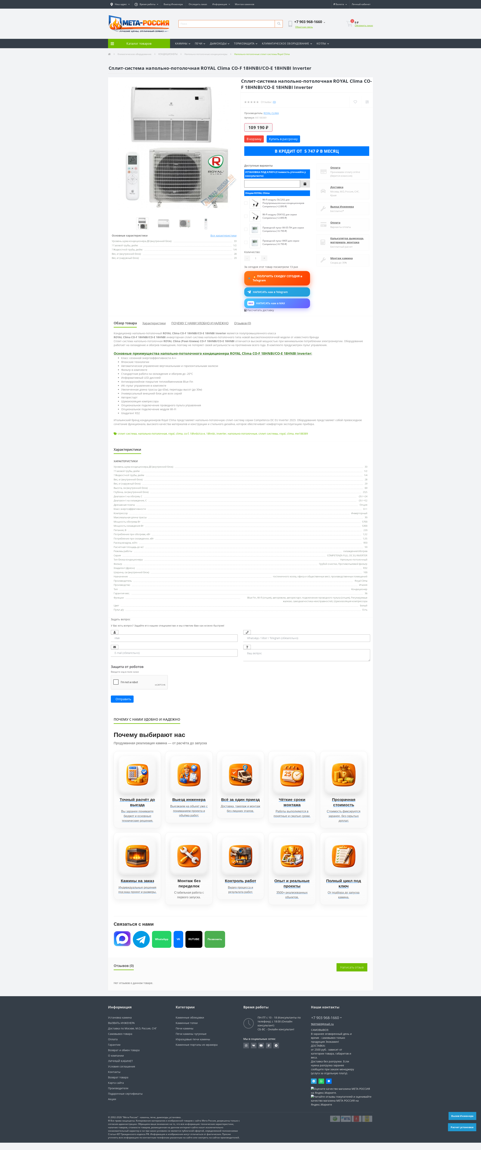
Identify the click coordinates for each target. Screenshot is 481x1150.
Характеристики (154, 323)
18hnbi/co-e (197, 433)
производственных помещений (349, 576)
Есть (364, 609)
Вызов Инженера (462, 1115)
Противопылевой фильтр (352, 564)
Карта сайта (116, 1083)
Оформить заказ (364, 25)
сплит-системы (268, 433)
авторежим (279, 597)
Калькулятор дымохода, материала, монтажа (347, 240)
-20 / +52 (362, 500)
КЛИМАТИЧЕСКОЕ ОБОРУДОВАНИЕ (285, 43)
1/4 (365, 475)
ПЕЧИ (198, 43)
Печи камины (184, 1028)
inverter (221, 433)
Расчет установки (462, 1127)
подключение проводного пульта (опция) (326, 597)
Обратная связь (304, 27)
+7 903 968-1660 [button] (325, 1018)
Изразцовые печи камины (193, 1039)
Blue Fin (251, 597)
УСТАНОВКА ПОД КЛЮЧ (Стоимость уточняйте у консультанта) (275, 173)
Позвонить (215, 939)
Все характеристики (223, 235)
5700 (364, 521)
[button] (120, 4)
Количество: (252, 252)
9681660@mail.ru (322, 1024)
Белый (363, 605)
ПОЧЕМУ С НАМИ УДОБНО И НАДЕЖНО (199, 323)
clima (179, 433)
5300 (364, 525)
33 (366, 466)
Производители (118, 1088)
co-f (186, 433)
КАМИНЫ (181, 43)
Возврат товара (118, 1077)
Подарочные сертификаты (125, 1093)
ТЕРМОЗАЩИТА (244, 43)
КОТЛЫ (321, 43)
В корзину (254, 139)
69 (366, 488)
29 (366, 483)
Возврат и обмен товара (124, 1050)
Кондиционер (359, 589)
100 (365, 572)
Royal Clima (361, 580)
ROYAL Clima (271, 113)
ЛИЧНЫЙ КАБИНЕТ (120, 1061)
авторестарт (294, 597)
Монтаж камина (341, 258)
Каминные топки (187, 1023)
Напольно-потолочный (353, 559)
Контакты (114, 1072)
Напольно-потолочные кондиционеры (206, 54)
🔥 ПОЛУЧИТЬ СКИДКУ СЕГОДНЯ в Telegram (277, 278)
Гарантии (114, 1044)
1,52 (365, 534)
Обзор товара (125, 323)
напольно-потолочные (242, 433)
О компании (116, 1055)
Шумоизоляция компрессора (350, 601)
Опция (363, 504)
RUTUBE (193, 939)
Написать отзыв (352, 967)
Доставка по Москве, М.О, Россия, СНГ (132, 1028)
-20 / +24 (362, 496)
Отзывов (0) (242, 323)
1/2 (365, 471)
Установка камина (120, 1017)
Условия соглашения (121, 1066)
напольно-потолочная (152, 433)
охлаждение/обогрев (355, 551)
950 (365, 542)
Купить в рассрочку (283, 139)
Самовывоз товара (120, 1034)
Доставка (336, 187)
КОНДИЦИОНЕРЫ (168, 54)
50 (366, 547)
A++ (365, 509)
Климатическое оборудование (134, 54)
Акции (112, 1099)
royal (171, 433)
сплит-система (127, 433)
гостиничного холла (284, 576)
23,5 (365, 492)
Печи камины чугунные (191, 1034)
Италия (363, 585)
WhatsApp (161, 939)
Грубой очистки (328, 564)
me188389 (301, 433)
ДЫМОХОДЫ (218, 43)
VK (178, 939)
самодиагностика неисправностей (313, 601)
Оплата (335, 167)
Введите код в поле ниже (125, 671)
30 (366, 517)
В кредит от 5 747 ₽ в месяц (307, 151)
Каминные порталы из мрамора (197, 1044)
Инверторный (359, 513)
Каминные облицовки (190, 1017)
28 (366, 479)
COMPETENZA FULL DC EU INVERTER (347, 555)
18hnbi (210, 433)
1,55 (365, 538)
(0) (274, 102)
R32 (365, 568)
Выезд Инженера (173, 4)
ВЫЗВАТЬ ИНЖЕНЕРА (121, 1023)
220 (365, 530)
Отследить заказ (198, 4)
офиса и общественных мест (313, 576)
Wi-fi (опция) (264, 597)
